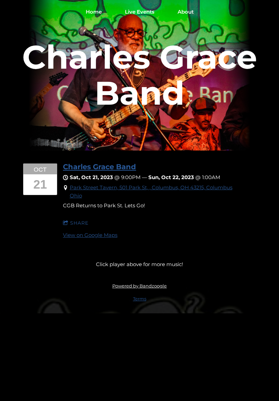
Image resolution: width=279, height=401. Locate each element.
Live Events (139, 11)
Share (79, 223)
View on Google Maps (90, 235)
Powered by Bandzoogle (139, 286)
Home (94, 11)
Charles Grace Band (99, 166)
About (186, 11)
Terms (139, 298)
